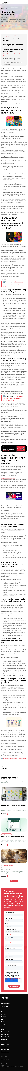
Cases (2, 1021)
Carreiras (3, 1016)
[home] (5, 2)
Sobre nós (3, 1014)
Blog (2, 1019)
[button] (25, 2)
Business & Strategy (5, 1032)
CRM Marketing (4, 1047)
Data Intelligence (5, 1052)
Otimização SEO (5, 1034)
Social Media (4, 1039)
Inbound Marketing (5, 1037)
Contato (3, 1024)
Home (2, 1011)
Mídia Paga (3, 1029)
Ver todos (14, 881)
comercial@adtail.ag (5, 1003)
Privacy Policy (4, 1056)
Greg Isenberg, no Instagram (8, 478)
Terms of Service (5, 1059)
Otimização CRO (5, 1049)
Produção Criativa (5, 1044)
